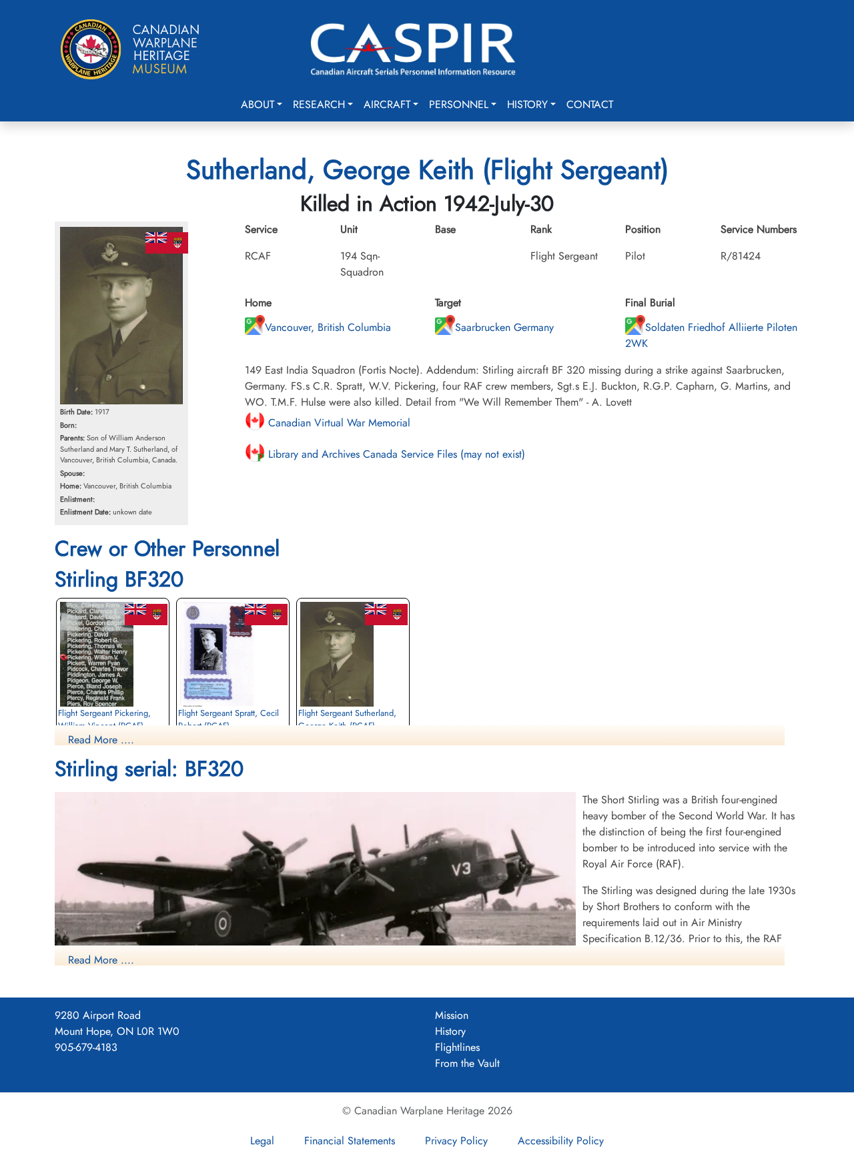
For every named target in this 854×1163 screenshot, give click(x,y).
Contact (589, 104)
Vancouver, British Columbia (328, 327)
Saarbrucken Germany (504, 327)
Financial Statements (349, 1140)
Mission (451, 1015)
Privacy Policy (456, 1140)
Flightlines (457, 1047)
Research (319, 104)
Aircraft (387, 104)
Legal (262, 1140)
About (257, 104)
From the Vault (467, 1063)
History (527, 104)
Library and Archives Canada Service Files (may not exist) (395, 454)
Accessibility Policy (561, 1140)
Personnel (458, 104)
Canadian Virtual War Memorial (337, 422)
